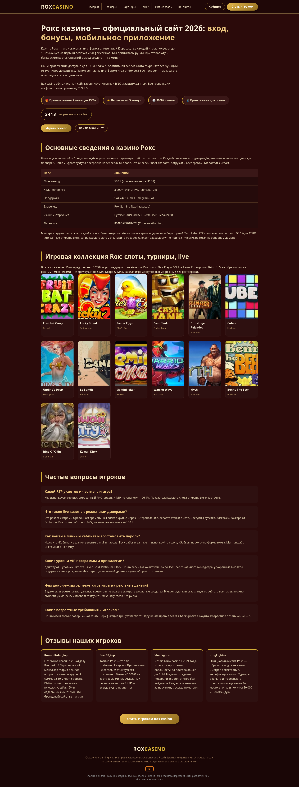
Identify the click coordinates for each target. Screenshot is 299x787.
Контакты (184, 6)
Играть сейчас (56, 128)
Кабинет (215, 6)
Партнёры (129, 6)
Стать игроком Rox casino (149, 718)
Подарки (93, 6)
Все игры (111, 6)
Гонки (145, 6)
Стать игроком (242, 6)
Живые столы (164, 6)
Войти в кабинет (91, 128)
